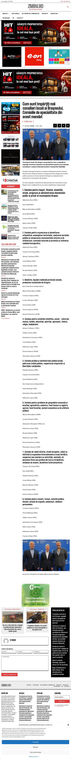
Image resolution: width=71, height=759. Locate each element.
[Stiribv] (24, 126)
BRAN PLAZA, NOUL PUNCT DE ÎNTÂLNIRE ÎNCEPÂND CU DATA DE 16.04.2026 (13, 219)
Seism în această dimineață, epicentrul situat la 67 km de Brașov (10, 295)
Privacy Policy (60, 706)
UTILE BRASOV (5, 318)
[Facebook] (55, 125)
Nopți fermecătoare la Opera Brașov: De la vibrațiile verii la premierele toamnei (10, 304)
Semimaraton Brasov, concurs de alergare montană (13, 237)
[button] (68, 725)
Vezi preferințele (35, 752)
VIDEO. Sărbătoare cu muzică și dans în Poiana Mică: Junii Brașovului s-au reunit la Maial (10, 313)
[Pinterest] (63, 125)
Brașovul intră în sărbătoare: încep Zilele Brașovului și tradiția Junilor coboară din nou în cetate (13, 209)
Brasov (3, 257)
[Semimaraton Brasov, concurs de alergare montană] (4, 236)
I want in (61, 701)
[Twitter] (59, 125)
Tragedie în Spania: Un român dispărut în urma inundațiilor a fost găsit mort (37, 628)
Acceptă (35, 742)
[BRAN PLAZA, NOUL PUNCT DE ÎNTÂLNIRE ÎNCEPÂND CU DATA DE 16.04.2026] (4, 218)
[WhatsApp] (68, 125)
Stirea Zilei (28, 121)
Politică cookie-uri (33, 756)
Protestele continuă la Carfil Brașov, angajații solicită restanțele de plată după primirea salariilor (10, 252)
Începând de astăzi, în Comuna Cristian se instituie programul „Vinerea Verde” (13, 228)
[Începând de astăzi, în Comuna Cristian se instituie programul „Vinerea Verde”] (4, 226)
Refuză (35, 747)
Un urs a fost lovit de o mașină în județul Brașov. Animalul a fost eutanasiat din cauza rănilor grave (12, 628)
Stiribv (32, 126)
